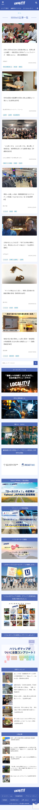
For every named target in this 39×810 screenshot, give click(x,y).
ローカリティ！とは (7, 796)
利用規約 (5, 800)
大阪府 (11, 211)
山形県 (10, 115)
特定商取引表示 (14, 800)
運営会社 (34, 800)
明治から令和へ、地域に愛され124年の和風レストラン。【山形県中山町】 (25, 697)
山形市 (5, 115)
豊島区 (20, 66)
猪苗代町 (11, 356)
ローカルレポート (28, 8)
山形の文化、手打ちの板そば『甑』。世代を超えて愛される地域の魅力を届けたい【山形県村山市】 (25, 710)
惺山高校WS (16, 115)
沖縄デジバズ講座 (7, 163)
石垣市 (20, 163)
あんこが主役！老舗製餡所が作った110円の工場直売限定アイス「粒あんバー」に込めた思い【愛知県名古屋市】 (25, 676)
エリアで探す (5, 8)
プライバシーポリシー (31, 796)
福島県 (17, 356)
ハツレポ (5, 211)
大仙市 (11, 307)
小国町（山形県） (13, 259)
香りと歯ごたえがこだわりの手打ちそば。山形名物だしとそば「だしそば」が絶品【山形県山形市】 (25, 721)
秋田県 (16, 307)
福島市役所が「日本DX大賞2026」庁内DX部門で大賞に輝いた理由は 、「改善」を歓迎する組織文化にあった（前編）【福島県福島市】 (25, 688)
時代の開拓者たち (7, 66)
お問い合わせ (25, 800)
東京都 (15, 66)
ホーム (19, 13)
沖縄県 (15, 163)
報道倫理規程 (18, 796)
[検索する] (36, 363)
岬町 (16, 211)
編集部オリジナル (16, 8)
